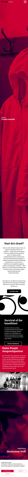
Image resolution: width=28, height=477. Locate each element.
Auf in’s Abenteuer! (13, 343)
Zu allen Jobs (14, 291)
